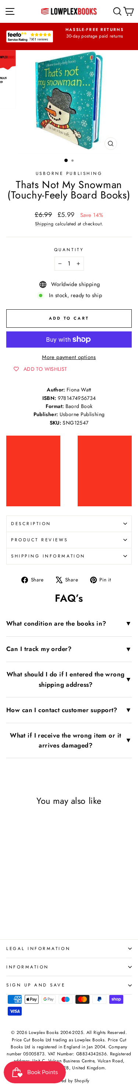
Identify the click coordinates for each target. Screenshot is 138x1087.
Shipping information (48, 556)
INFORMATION (27, 967)
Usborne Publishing (69, 173)
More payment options (69, 357)
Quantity (69, 249)
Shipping (44, 224)
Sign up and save (36, 985)
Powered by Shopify (69, 1080)
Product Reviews (39, 540)
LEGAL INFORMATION (38, 948)
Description (31, 523)
